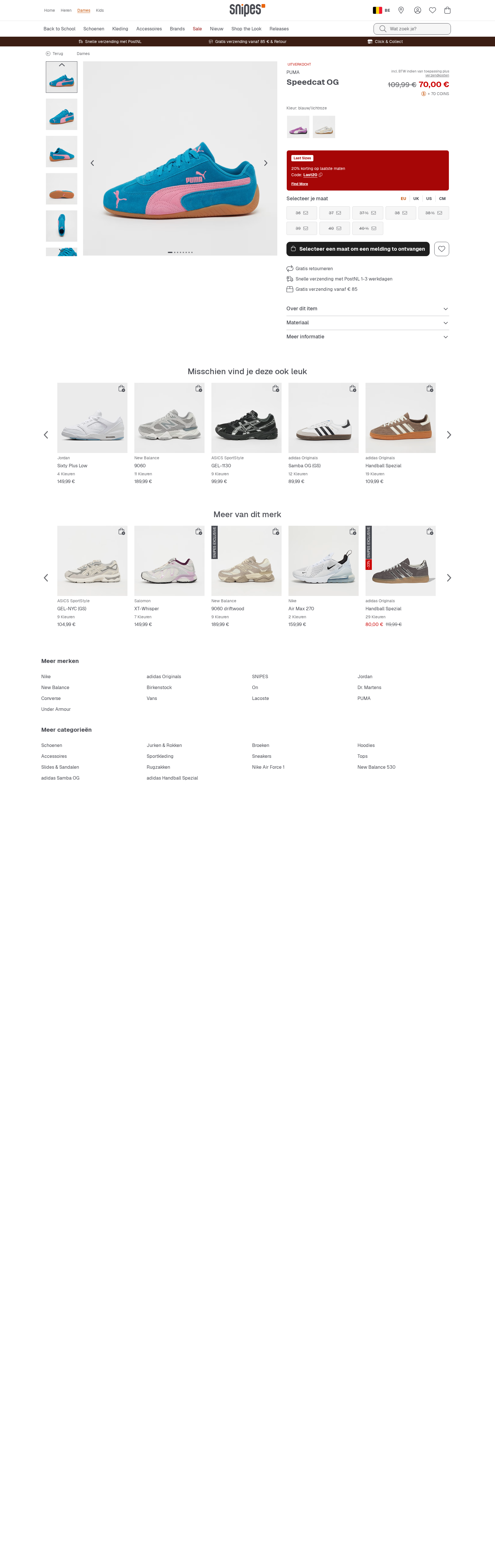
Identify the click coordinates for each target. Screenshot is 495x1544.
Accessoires (54, 756)
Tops (363, 756)
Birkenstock (159, 687)
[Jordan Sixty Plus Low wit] (92, 418)
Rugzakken (158, 767)
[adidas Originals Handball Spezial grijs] (401, 561)
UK (416, 198)
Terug (58, 53)
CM (442, 198)
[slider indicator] (170, 252)
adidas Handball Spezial (172, 778)
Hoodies (366, 745)
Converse (51, 698)
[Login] (417, 10)
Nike (46, 677)
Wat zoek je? (403, 29)
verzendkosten (437, 75)
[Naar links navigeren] (61, 64)
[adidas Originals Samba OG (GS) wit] (323, 418)
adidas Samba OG (60, 778)
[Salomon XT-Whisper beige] (169, 561)
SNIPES (260, 677)
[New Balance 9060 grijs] (169, 418)
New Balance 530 (377, 767)
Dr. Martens (369, 687)
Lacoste (260, 698)
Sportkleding (160, 756)
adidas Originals (164, 677)
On (255, 687)
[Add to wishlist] (441, 249)
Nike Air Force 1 (268, 767)
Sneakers (261, 756)
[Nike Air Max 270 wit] (323, 561)
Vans (152, 698)
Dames (83, 53)
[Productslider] (61, 77)
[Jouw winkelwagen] (447, 10)
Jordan (365, 677)
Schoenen (51, 745)
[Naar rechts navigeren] (61, 250)
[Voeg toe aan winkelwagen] (121, 388)
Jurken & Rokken (164, 745)
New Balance (55, 687)
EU (403, 198)
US (429, 198)
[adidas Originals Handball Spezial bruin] (401, 418)
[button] (180, 158)
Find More (299, 184)
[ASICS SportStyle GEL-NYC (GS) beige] (92, 561)
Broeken (260, 745)
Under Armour (56, 709)
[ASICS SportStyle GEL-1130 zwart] (246, 418)
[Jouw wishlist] (432, 10)
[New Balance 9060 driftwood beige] (246, 561)
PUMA (293, 72)
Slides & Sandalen (60, 767)
